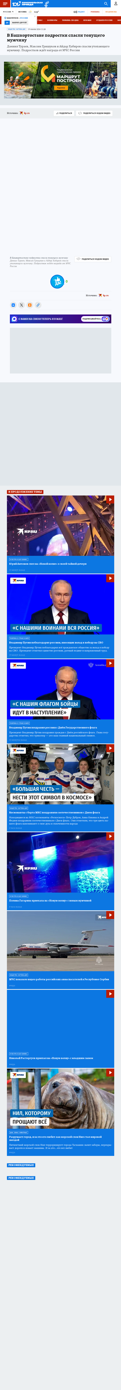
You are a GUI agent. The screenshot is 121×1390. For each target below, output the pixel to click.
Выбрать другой (19, 23)
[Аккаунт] (116, 3)
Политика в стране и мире (19, 638)
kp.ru (27, 113)
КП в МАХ (87, 20)
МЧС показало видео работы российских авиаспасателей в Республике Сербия (59, 979)
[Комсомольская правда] (27, 3)
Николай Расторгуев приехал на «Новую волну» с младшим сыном (51, 1058)
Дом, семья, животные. (18, 1132)
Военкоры (52, 20)
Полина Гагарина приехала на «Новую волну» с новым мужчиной (50, 900)
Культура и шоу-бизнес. (18, 559)
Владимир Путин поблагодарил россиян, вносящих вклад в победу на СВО (56, 642)
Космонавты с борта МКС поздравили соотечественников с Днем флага (54, 812)
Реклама (95, 11)
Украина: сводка (70, 20)
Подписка (111, 11)
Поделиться (65, 113)
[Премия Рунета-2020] (46, 4)
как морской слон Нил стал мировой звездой (55, 1138)
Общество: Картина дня (16, 29)
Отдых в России (104, 20)
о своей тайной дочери (47, 563)
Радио (81, 11)
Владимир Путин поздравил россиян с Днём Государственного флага (53, 727)
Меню (5, 3)
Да (7, 23)
